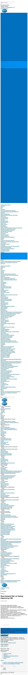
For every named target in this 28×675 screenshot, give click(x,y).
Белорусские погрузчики (6, 107)
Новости (2, 64)
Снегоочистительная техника (7, 49)
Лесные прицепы (5, 43)
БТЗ (1, 16)
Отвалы (2, 46)
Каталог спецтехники (5, 74)
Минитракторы (4, 35)
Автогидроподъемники (6, 56)
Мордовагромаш (4, 30)
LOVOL (2, 80)
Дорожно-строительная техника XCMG (10, 50)
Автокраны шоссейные (6, 156)
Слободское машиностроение (8, 114)
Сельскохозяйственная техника (8, 19)
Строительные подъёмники (7, 175)
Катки (2, 166)
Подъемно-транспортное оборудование (10, 54)
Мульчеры (3, 42)
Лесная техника (4, 41)
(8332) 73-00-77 (4, 646)
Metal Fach (3, 24)
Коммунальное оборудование (8, 45)
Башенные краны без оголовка (8, 157)
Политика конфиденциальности (8, 65)
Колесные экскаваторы (6, 180)
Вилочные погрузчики (6, 148)
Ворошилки (3, 99)
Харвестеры (3, 131)
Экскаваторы (4, 178)
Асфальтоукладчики (5, 163)
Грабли (2, 97)
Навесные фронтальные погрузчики (9, 23)
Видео (2, 67)
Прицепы (3, 28)
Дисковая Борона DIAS (6, 96)
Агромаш (3, 18)
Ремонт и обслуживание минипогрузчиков (10, 69)
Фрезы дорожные (5, 177)
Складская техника (5, 52)
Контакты (3, 202)
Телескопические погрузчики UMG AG (9, 20)
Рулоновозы (3, 90)
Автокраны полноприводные (7, 155)
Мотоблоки (3, 34)
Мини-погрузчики (5, 142)
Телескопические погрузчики (7, 38)
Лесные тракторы (5, 44)
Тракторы (3, 14)
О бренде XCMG (4, 62)
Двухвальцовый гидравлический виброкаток (11, 167)
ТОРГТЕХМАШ (4, 116)
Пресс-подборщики (5, 22)
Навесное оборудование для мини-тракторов (11, 36)
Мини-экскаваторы (5, 181)
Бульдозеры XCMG (5, 164)
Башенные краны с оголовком (8, 159)
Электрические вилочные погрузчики (9, 150)
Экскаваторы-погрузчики (6, 39)
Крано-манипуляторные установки (9, 187)
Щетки (2, 48)
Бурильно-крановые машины (7, 57)
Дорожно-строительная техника (8, 37)
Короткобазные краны (6, 162)
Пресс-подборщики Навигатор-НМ (9, 88)
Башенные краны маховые (7, 158)
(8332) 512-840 (4, 642)
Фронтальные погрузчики (6, 144)
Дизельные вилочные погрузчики (8, 149)
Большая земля (4, 26)
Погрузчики (3, 51)
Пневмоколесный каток (6, 172)
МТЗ (2, 15)
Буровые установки (5, 165)
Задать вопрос (4, 633)
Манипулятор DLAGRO (6, 109)
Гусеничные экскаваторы (6, 179)
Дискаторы (3, 94)
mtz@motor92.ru (4, 8)
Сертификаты (4, 66)
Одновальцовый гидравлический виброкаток (11, 170)
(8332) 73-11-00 (12, 642)
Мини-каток (3, 169)
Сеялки (2, 102)
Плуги (2, 89)
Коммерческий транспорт (7, 173)
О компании (3, 192)
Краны (2, 154)
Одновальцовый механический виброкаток (11, 171)
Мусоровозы (3, 188)
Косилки (2, 92)
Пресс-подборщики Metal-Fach (8, 87)
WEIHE (2, 81)
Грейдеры (3, 53)
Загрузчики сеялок (5, 101)
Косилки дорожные (5, 137)
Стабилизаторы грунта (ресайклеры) (9, 174)
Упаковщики (3, 91)
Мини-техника (4, 33)
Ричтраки (3, 151)
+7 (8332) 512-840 (5, 5)
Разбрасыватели (4, 98)
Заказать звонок (4, 635)
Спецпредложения (5, 189)
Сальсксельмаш (4, 27)
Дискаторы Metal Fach (6, 95)
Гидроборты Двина (5, 58)
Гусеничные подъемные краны (8, 161)
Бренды (2, 190)
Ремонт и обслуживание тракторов (9, 71)
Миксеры (3, 21)
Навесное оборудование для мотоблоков (10, 121)
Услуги (2, 199)
